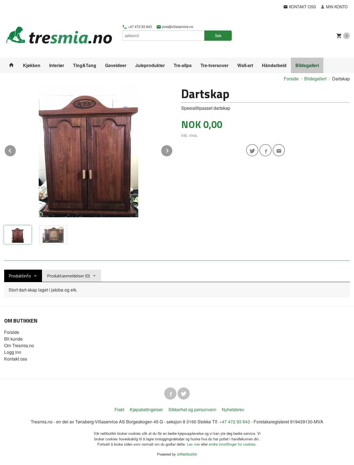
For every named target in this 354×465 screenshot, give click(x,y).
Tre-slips (183, 65)
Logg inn (12, 352)
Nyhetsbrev (233, 409)
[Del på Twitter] (252, 150)
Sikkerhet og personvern (192, 409)
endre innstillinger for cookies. (233, 444)
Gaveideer (115, 65)
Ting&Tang (84, 65)
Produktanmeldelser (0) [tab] (68, 275)
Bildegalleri (307, 65)
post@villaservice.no (177, 26)
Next (172, 149)
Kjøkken (31, 65)
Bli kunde (13, 339)
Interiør (56, 65)
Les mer (194, 444)
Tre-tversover (214, 65)
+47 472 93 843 (139, 26)
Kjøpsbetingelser (146, 409)
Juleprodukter (150, 65)
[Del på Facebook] (265, 150)
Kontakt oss (15, 359)
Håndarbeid (274, 65)
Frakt (119, 409)
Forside (291, 78)
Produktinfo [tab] (20, 275)
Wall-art (245, 65)
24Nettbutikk (187, 454)
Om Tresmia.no (19, 345)
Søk (218, 35)
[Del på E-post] (279, 150)
